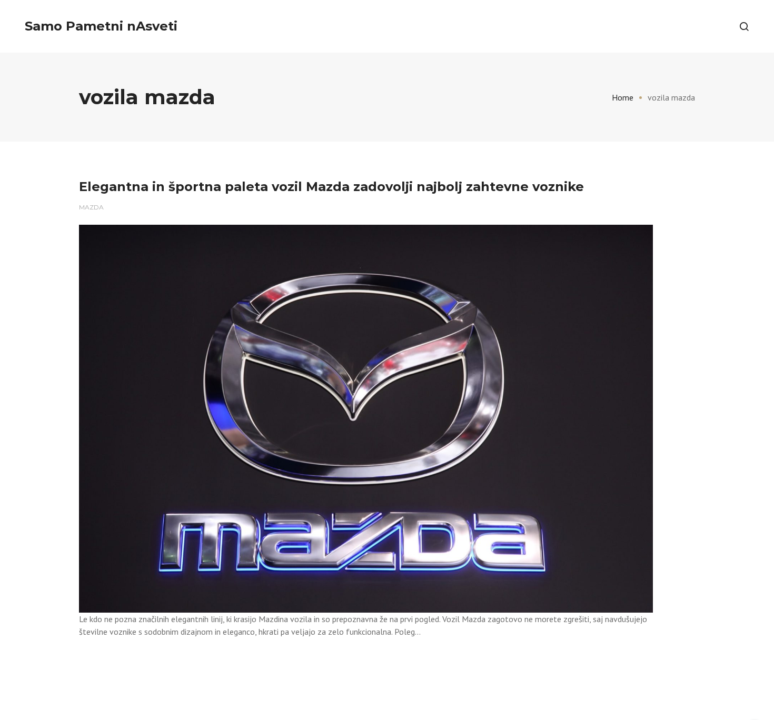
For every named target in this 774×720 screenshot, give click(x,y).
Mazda (91, 207)
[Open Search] (744, 26)
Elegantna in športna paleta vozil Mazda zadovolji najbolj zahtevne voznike (331, 186)
